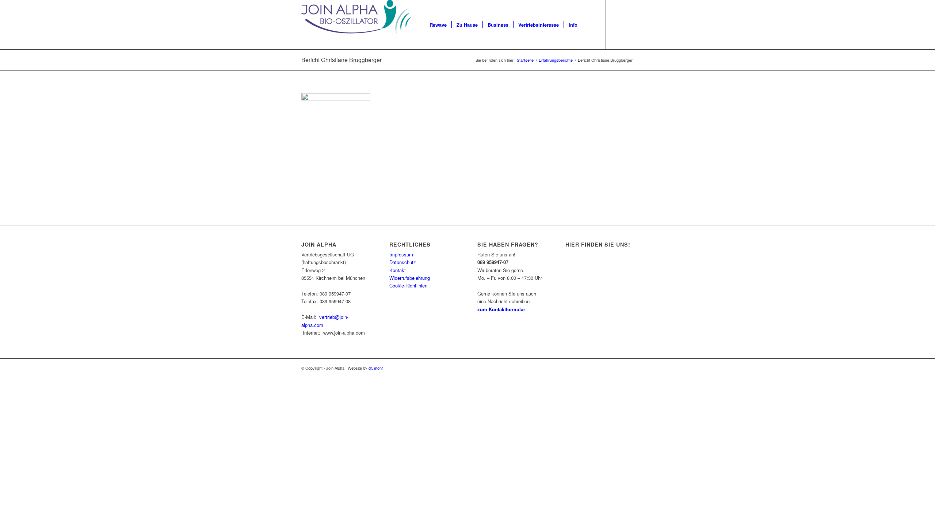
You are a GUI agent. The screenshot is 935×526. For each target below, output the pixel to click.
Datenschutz (402, 262)
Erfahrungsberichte (556, 60)
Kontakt (397, 270)
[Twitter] (628, 24)
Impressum (401, 254)
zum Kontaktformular (501, 309)
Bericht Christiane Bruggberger (341, 60)
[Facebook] (617, 24)
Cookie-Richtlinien (408, 285)
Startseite (525, 60)
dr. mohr (376, 368)
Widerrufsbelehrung (409, 277)
